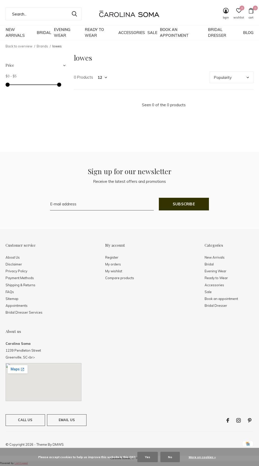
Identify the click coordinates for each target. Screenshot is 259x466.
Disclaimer (14, 264)
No (170, 457)
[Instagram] (238, 420)
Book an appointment (174, 32)
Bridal (44, 32)
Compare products (119, 278)
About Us (13, 257)
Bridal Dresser (217, 32)
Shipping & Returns (20, 285)
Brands (42, 46)
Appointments (17, 305)
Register (111, 257)
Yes (147, 457)
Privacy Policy (16, 271)
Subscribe (184, 204)
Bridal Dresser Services (24, 312)
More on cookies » (202, 457)
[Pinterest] (249, 420)
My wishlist (113, 271)
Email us (67, 420)
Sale (152, 32)
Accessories (131, 32)
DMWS (58, 444)
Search (74, 14)
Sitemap (12, 299)
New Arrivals (15, 32)
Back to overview (19, 46)
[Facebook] (227, 420)
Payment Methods (20, 278)
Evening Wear (62, 32)
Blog (248, 32)
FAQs (10, 292)
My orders (113, 264)
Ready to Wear (94, 32)
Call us (25, 420)
